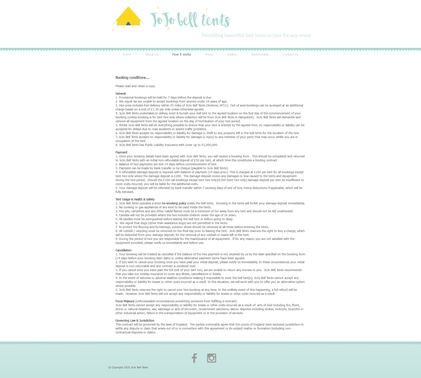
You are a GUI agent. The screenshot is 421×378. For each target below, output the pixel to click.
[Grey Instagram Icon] (211, 358)
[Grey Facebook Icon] (194, 358)
